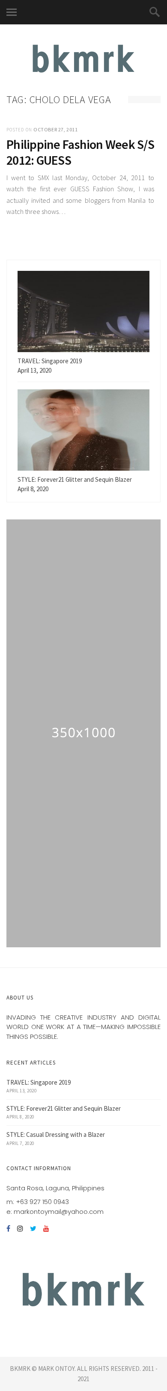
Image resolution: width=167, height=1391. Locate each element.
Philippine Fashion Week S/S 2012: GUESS (80, 152)
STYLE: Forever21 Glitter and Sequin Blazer (63, 1108)
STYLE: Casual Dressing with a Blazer (55, 1134)
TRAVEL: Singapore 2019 (38, 1082)
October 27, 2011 (55, 129)
